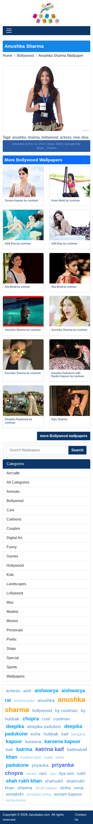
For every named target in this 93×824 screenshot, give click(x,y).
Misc (10, 602)
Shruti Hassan (46, 788)
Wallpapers (16, 676)
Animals (13, 491)
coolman (61, 719)
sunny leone (16, 800)
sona (79, 787)
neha (60, 757)
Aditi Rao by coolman (18, 243)
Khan (11, 757)
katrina (24, 749)
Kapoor (14, 741)
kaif (64, 734)
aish (27, 690)
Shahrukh (54, 781)
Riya (53, 774)
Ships (11, 649)
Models (12, 612)
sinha (65, 787)
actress (65, 137)
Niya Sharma (59, 419)
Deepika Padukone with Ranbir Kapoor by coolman (67, 375)
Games (12, 556)
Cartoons (14, 519)
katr (9, 749)
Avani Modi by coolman (65, 200)
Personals (15, 630)
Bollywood (25, 55)
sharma (34, 137)
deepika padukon (44, 726)
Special (13, 658)
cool (46, 719)
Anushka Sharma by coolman (23, 329)
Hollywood (15, 565)
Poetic (12, 639)
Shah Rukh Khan (24, 781)
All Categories (18, 482)
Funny (12, 547)
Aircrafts (13, 473)
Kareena (33, 741)
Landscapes (16, 584)
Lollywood (15, 593)
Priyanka (40, 765)
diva (84, 137)
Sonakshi (14, 794)
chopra (31, 718)
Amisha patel (24, 701)
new (76, 137)
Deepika (15, 726)
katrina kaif (49, 749)
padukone (17, 765)
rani (42, 773)
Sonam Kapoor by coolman (21, 200)
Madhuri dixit (30, 757)
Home (7, 55)
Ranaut (31, 774)
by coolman (66, 710)
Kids (10, 575)
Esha (35, 734)
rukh (81, 773)
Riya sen (66, 773)
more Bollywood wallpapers (63, 436)
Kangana (78, 734)
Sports (12, 667)
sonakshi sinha (39, 794)
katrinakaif (77, 749)
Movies (12, 621)
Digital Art (14, 538)
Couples (13, 528)
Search (77, 450)
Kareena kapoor (62, 741)
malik (48, 757)
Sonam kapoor (68, 794)
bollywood (50, 137)
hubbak (51, 734)
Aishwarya (46, 690)
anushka (19, 137)
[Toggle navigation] (9, 30)
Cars (10, 510)
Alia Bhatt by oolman (17, 286)
